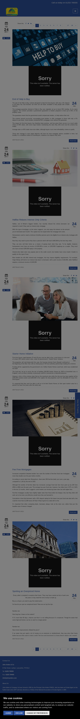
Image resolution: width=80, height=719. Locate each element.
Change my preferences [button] (37, 713)
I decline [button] (19, 713)
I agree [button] (8, 713)
